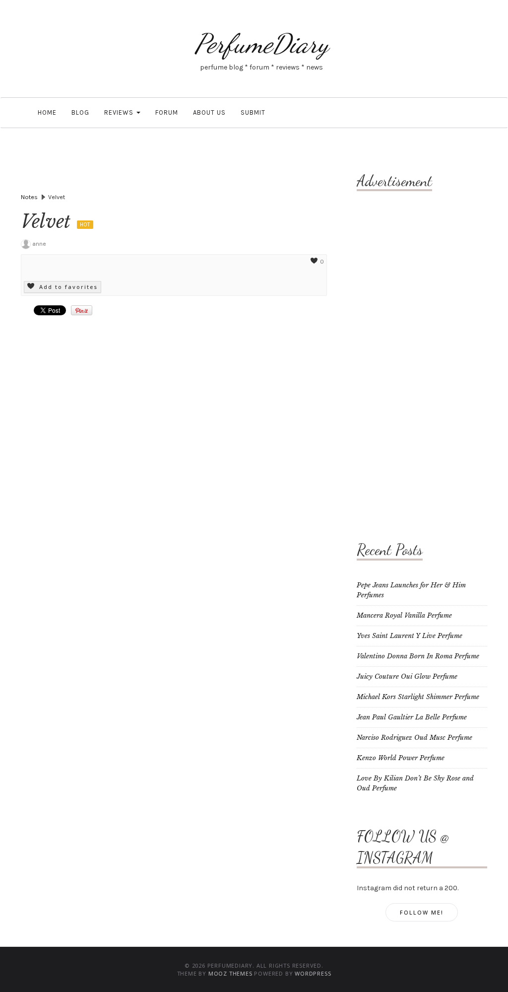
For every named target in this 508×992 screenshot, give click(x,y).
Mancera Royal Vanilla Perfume (404, 615)
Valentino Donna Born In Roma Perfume (418, 656)
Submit (253, 112)
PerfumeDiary (261, 43)
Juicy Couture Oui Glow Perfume (407, 676)
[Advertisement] (396, 355)
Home (46, 112)
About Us (209, 112)
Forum (166, 112)
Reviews (119, 112)
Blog (80, 112)
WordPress (313, 973)
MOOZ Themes (230, 973)
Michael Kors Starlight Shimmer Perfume (418, 697)
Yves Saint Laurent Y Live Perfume (409, 636)
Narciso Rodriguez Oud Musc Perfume (414, 737)
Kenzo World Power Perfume (400, 758)
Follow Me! (422, 912)
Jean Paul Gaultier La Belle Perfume (412, 717)
